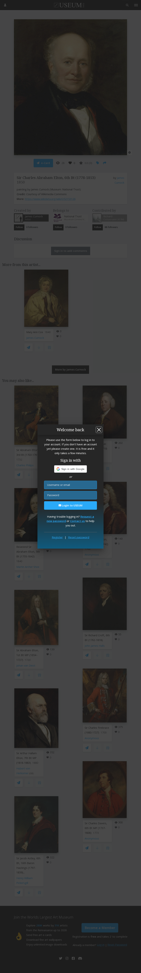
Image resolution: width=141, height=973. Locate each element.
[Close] (99, 429)
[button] (70, 469)
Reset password (78, 537)
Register (57, 537)
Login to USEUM (71, 505)
